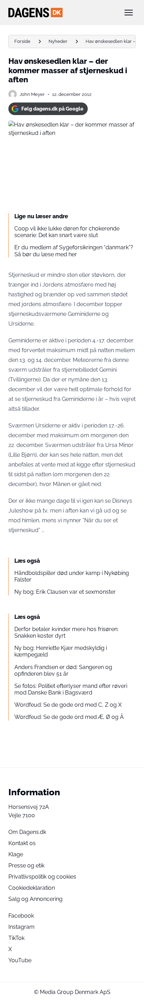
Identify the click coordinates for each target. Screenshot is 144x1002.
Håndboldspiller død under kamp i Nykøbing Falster (71, 576)
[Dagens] (60, 12)
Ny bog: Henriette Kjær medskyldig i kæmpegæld (60, 651)
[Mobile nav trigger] (129, 13)
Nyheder (58, 41)
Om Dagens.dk (27, 832)
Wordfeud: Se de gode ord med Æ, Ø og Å (69, 717)
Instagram (21, 927)
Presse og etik (26, 865)
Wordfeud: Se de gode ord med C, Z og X (68, 704)
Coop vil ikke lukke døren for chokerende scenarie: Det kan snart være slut (67, 231)
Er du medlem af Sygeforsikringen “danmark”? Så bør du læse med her (73, 250)
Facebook (21, 915)
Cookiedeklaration (31, 888)
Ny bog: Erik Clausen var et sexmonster (65, 592)
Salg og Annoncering (35, 899)
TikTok (16, 938)
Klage (15, 854)
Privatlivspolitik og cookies (42, 876)
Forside (22, 41)
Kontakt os (22, 843)
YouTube (19, 960)
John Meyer (32, 94)
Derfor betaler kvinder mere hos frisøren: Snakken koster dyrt (66, 632)
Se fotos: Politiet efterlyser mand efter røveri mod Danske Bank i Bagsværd (70, 689)
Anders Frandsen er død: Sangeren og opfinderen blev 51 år (63, 670)
